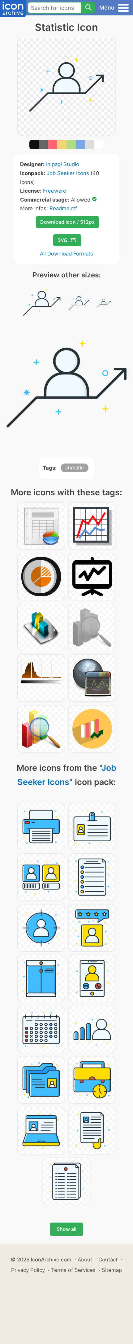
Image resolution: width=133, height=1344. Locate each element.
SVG (62, 240)
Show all (66, 1229)
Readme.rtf (63, 208)
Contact (108, 1259)
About (85, 1259)
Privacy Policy (28, 1270)
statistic (74, 468)
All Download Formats (66, 254)
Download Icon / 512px (67, 222)
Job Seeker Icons (68, 173)
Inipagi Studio (62, 164)
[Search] (88, 8)
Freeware (54, 191)
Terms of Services (73, 1270)
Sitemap (112, 1270)
